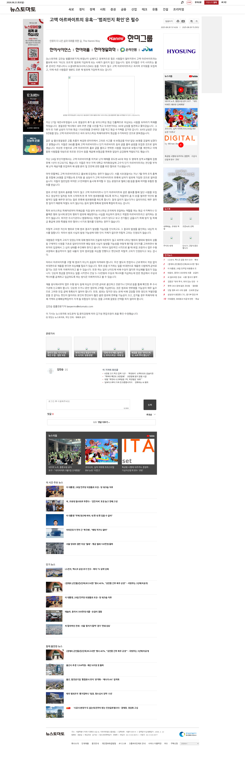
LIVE (189, 2)
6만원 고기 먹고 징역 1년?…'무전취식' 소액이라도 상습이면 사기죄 (132, 373)
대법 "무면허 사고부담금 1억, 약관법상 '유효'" (123, 379)
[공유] (183, 21)
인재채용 (85, 743)
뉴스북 (167, 209)
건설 (165, 9)
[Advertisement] (212, 54)
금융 (123, 9)
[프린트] (178, 21)
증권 (113, 9)
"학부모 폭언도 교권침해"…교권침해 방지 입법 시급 (125, 376)
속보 (71, 9)
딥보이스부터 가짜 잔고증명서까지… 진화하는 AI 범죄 (126, 382)
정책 (92, 9)
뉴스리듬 (168, 76)
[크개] (191, 21)
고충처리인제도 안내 (137, 743)
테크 (144, 9)
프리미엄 (178, 9)
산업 (134, 9)
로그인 (223, 2)
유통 (155, 9)
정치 (81, 9)
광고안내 (95, 743)
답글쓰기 (169, 21)
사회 (102, 9)
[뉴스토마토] (23, 9)
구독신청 (174, 743)
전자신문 (198, 2)
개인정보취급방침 (109, 743)
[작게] (196, 21)
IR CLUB (122, 743)
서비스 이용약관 (154, 743)
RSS (166, 743)
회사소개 (75, 743)
